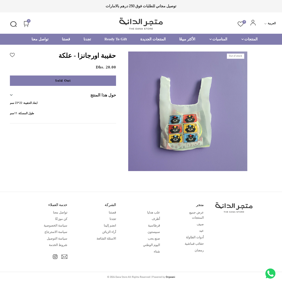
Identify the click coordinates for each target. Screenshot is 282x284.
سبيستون (154, 232)
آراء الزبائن (109, 232)
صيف (200, 224)
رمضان (199, 250)
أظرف (156, 219)
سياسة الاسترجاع (56, 232)
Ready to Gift (115, 39)
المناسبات (219, 39)
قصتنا (66, 39)
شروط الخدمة (58, 245)
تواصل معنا (40, 39)
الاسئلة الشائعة (106, 238)
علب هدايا (153, 212)
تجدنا (87, 39)
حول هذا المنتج (103, 95)
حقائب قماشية (194, 243)
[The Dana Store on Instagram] (55, 256)
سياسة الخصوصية (55, 225)
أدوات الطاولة (195, 237)
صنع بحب (154, 238)
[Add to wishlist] (12, 54)
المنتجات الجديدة (153, 39)
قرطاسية (154, 225)
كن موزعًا (61, 219)
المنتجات (251, 39)
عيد (201, 230)
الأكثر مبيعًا (187, 39)
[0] (241, 24)
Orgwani (170, 277)
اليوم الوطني (151, 245)
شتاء (157, 251)
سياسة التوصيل (57, 238)
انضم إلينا (110, 225)
